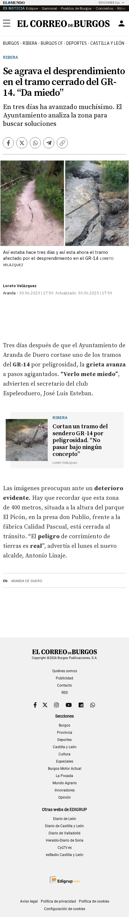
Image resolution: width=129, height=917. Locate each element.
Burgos (11, 43)
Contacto (64, 685)
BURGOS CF (52, 43)
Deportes (64, 740)
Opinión (64, 797)
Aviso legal (29, 901)
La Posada (64, 776)
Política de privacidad (58, 901)
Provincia (64, 732)
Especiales (64, 761)
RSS (65, 693)
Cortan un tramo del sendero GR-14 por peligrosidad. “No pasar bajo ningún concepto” (80, 440)
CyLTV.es (65, 848)
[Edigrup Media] (65, 879)
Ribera (30, 43)
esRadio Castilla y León (64, 855)
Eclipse (32, 8)
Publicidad (64, 678)
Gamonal (49, 8)
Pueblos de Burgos (76, 8)
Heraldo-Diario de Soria (64, 840)
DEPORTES (76, 43)
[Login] (121, 23)
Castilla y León (107, 43)
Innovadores (65, 790)
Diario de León (64, 819)
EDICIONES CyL (109, 2)
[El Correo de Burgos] (63, 23)
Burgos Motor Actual (64, 769)
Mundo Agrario (64, 783)
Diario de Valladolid (64, 833)
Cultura (64, 754)
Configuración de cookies (64, 909)
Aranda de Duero (26, 581)
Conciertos (104, 8)
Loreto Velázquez (20, 285)
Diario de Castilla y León (64, 826)
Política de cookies (94, 901)
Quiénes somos (64, 671)
